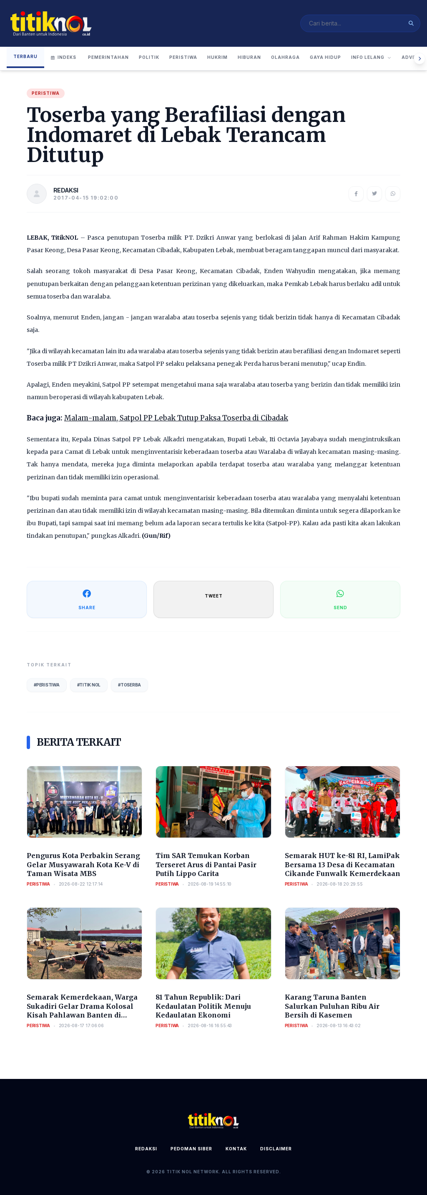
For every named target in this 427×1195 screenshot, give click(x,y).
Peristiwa (183, 57)
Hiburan (249, 57)
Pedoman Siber (191, 1148)
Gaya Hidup (325, 57)
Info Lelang (367, 57)
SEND (340, 607)
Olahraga (285, 57)
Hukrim (217, 57)
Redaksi (146, 1148)
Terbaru (25, 56)
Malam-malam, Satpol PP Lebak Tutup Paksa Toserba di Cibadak (176, 418)
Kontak (236, 1148)
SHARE (86, 607)
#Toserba (129, 684)
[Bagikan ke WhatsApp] (392, 193)
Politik (149, 57)
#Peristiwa (47, 684)
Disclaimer (276, 1148)
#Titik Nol (89, 684)
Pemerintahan (108, 57)
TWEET (214, 595)
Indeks (67, 57)
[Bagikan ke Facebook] (356, 193)
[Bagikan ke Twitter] (374, 193)
